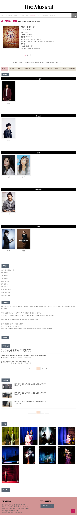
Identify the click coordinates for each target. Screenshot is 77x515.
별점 (34, 68)
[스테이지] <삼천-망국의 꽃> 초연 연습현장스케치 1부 (30, 401)
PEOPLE (39, 15)
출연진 (12, 68)
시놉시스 (27, 68)
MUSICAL (32, 15)
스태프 (20, 68)
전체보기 (4, 68)
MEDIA (15, 15)
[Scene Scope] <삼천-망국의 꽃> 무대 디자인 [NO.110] (16, 350)
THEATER (45, 15)
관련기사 (49, 68)
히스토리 (72, 68)
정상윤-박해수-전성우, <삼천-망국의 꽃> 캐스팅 (15, 361)
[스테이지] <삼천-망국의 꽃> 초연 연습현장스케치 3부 (30, 384)
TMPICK (21, 15)
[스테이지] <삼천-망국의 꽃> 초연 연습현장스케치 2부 (30, 393)
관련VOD (57, 68)
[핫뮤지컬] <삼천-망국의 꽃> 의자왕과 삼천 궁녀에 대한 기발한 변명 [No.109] (23, 355)
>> (46, 368)
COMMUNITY (53, 15)
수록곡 (42, 68)
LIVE (27, 15)
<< (29, 368)
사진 (64, 68)
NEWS (2, 15)
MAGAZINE (9, 15)
